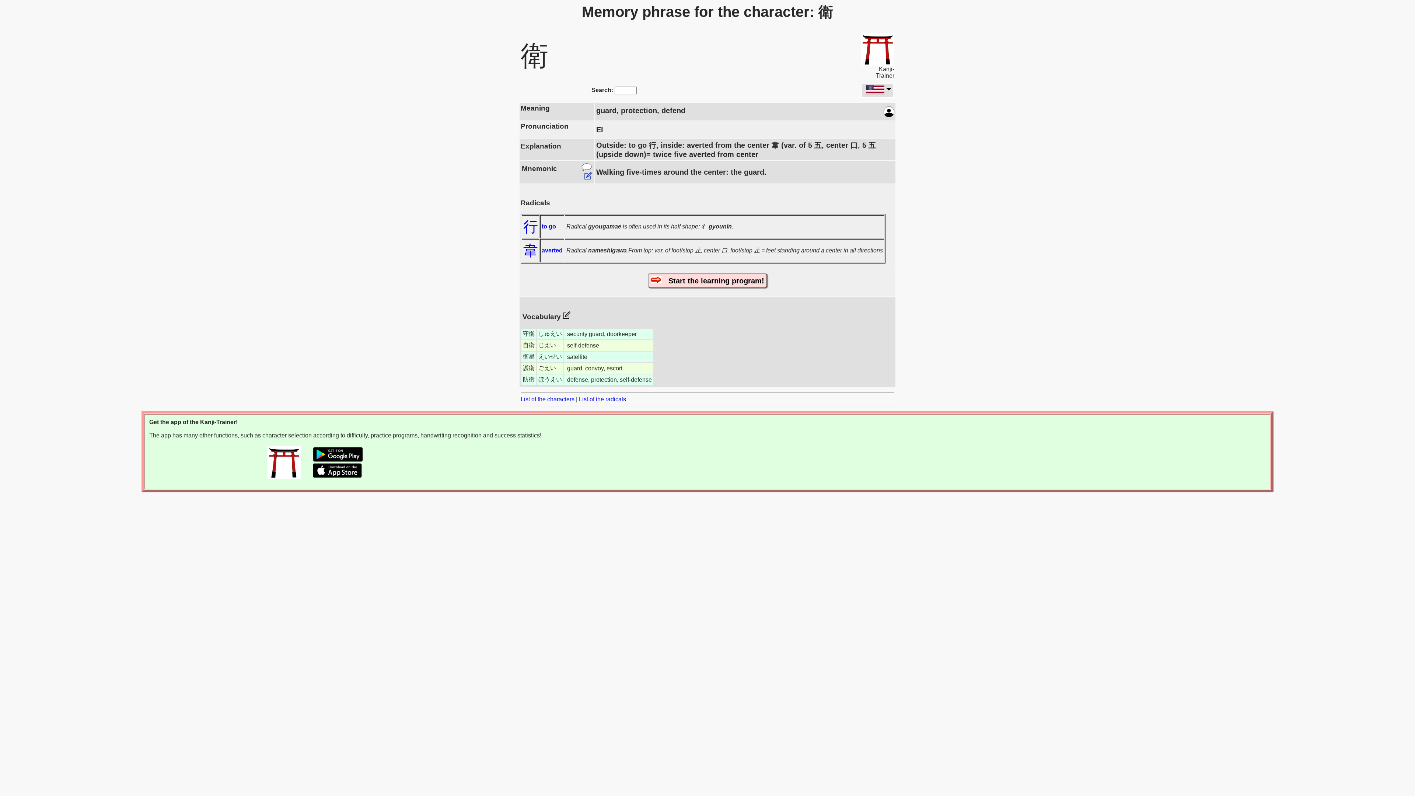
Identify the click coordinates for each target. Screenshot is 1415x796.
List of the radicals (602, 399)
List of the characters (547, 399)
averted (552, 250)
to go (549, 226)
